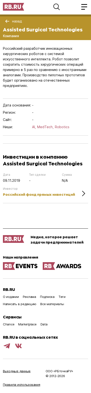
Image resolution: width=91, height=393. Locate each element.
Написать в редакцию (19, 304)
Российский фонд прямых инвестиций (39, 194)
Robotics (62, 127)
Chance (8, 324)
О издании (11, 297)
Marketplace (27, 324)
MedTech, (45, 127)
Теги (62, 297)
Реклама (29, 297)
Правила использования (21, 384)
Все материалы (52, 304)
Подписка (47, 297)
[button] (56, 7)
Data (44, 324)
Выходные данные (17, 371)
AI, (34, 127)
